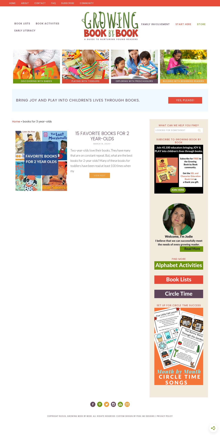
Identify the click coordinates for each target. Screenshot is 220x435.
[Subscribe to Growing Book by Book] (178, 169)
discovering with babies (36, 81)
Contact (40, 3)
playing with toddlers (86, 81)
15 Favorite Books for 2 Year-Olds (102, 136)
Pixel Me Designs (145, 416)
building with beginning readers (183, 81)
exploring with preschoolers (134, 81)
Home (12, 3)
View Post (99, 175)
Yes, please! (185, 100)
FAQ (53, 3)
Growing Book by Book (110, 26)
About (25, 3)
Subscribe (67, 3)
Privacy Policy (165, 416)
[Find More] (178, 268)
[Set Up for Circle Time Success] (178, 346)
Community (87, 3)
